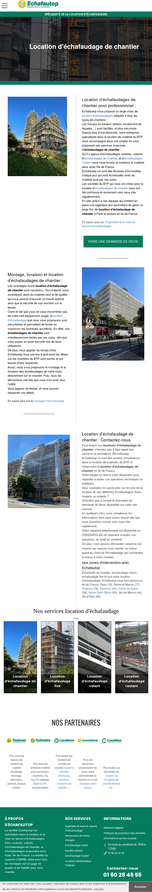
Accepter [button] (140, 886)
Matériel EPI (40, 783)
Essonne (106, 588)
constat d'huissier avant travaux (88, 783)
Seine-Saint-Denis (100, 592)
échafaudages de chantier (100, 158)
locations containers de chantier (64, 783)
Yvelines (87, 588)
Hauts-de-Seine (128, 588)
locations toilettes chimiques (66, 771)
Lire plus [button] (99, 888)
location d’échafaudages (97, 115)
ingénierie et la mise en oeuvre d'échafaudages (108, 224)
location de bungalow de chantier (111, 779)
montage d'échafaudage (49, 401)
